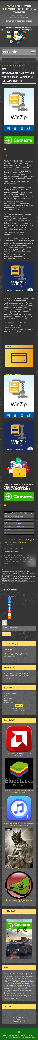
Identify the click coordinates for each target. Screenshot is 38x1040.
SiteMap (23, 1035)
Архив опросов (23, 708)
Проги (8, 700)
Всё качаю (9, 702)
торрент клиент (23, 675)
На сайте (6, 673)
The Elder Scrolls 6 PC (19, 869)
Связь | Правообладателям (11, 1035)
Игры (8, 696)
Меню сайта (10, 52)
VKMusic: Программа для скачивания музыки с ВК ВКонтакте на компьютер (19, 824)
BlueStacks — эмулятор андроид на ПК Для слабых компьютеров (19, 791)
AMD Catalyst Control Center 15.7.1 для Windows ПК (19, 754)
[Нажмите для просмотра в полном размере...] (19, 294)
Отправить (6, 634)
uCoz (33, 1037)
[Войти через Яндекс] (9, 611)
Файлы (10, 65)
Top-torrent (19, 523)
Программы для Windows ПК (11, 67)
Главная (10, 21)
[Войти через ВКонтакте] (9, 605)
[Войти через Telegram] (9, 601)
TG (19, 998)
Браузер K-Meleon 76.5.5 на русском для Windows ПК (19, 901)
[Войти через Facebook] (9, 608)
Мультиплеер (9, 650)
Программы (18, 65)
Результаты (13, 708)
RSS (26, 17)
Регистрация (20, 21)
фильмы (11, 976)
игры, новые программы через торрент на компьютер (19, 9)
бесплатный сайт (24, 1037)
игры (12, 998)
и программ (10, 975)
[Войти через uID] (9, 598)
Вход (29, 21)
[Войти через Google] (9, 614)
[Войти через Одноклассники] (9, 617)
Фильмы (9, 698)
